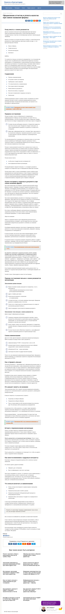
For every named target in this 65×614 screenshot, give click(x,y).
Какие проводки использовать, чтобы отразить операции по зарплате (52, 46)
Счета (23, 8)
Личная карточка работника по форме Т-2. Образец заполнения (52, 41)
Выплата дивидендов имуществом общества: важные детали (51, 18)
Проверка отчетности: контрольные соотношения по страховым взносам (52, 27)
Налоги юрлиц (8, 8)
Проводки (17, 8)
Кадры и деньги (31, 8)
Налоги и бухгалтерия (13, 2)
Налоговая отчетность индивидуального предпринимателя (52, 32)
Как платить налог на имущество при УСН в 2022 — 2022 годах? (52, 37)
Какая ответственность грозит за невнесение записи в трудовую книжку (52, 23)
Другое (39, 8)
